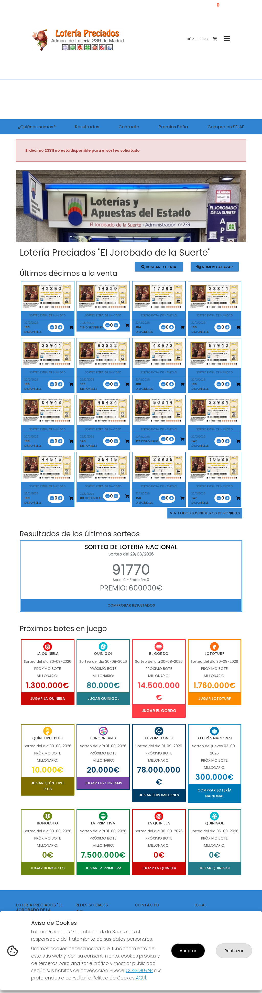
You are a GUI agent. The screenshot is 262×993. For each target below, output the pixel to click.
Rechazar (234, 951)
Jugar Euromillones (159, 795)
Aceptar (188, 951)
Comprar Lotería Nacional (215, 793)
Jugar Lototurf (214, 698)
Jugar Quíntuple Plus (47, 786)
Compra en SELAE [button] (226, 127)
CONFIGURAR (139, 970)
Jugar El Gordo (158, 710)
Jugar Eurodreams (103, 783)
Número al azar (217, 266)
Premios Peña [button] (173, 127)
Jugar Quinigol (103, 698)
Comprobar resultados (131, 605)
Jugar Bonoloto (47, 868)
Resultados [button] (87, 127)
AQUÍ (141, 978)
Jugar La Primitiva (103, 868)
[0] (217, 39)
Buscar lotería (160, 266)
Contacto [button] (128, 127)
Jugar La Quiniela (47, 698)
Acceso (199, 39)
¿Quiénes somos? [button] (37, 127)
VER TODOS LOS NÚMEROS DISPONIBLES (205, 513)
